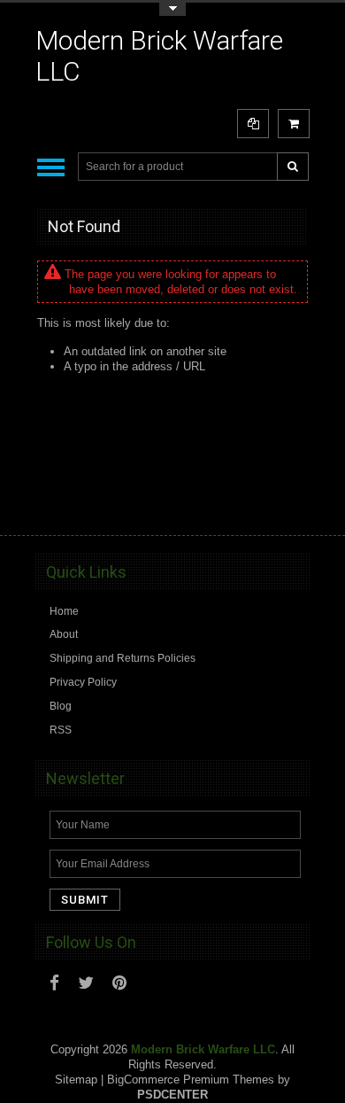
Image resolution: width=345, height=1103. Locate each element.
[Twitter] (86, 983)
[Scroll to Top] (287, 505)
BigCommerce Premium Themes (190, 1079)
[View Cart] (294, 123)
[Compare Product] (253, 123)
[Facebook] (54, 983)
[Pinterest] (119, 983)
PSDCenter (172, 1094)
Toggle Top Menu (172, 9)
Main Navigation (50, 167)
